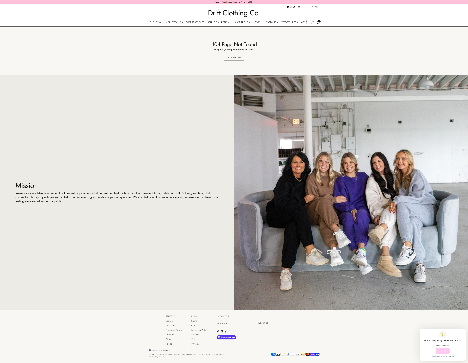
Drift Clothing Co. (170, 354)
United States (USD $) (309, 7)
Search (169, 321)
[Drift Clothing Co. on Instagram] (291, 7)
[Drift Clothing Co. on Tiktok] (294, 7)
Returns (170, 334)
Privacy (169, 344)
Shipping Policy (174, 330)
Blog (168, 339)
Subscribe (263, 323)
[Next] (308, 22)
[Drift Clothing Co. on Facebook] (288, 7)
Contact (170, 325)
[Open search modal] (150, 22)
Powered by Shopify (156, 357)
